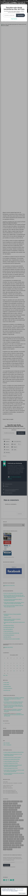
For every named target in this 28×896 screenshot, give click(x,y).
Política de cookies (14, 890)
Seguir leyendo (14, 18)
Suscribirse (20, 15)
